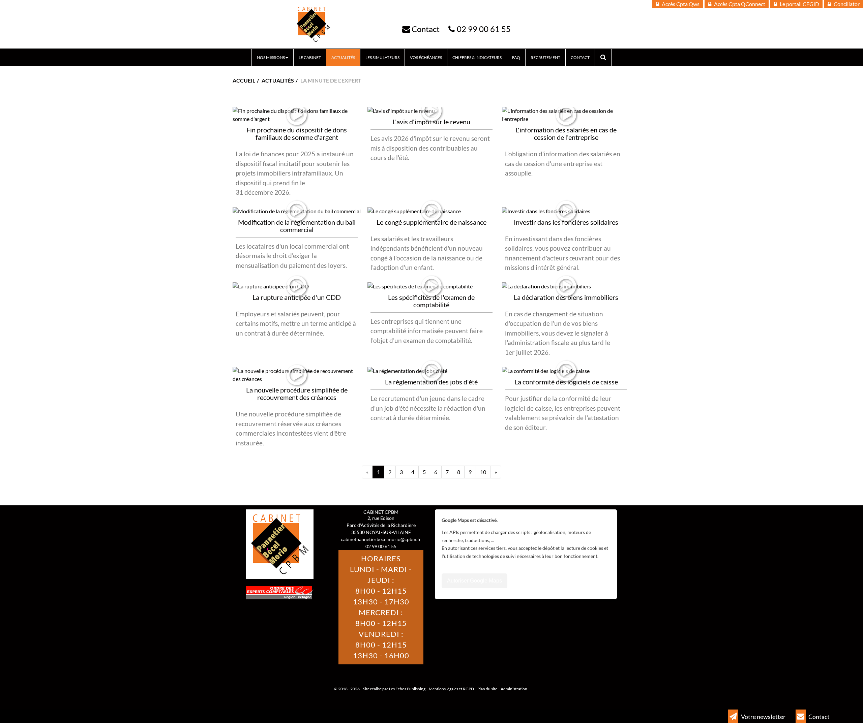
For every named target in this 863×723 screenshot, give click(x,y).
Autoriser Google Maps (474, 581)
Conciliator (846, 4)
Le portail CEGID (799, 4)
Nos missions (271, 57)
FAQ (516, 57)
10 (483, 472)
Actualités (343, 57)
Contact (426, 29)
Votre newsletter (762, 716)
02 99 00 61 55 (484, 29)
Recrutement (545, 57)
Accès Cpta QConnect (739, 4)
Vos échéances (426, 57)
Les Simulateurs (382, 57)
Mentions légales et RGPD (451, 688)
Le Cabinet (310, 57)
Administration (514, 688)
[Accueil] (313, 24)
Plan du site (487, 688)
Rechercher (605, 57)
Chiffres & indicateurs (477, 57)
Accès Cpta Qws (680, 4)
